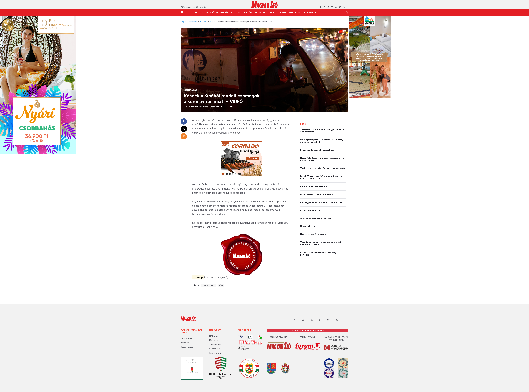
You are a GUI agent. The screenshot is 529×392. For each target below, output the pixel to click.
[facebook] (320, 7)
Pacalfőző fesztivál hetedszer (314, 186)
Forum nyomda (307, 337)
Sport (272, 12)
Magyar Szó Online (189, 22)
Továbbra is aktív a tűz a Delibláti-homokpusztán (322, 168)
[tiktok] (328, 7)
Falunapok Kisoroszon (310, 210)
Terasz (237, 12)
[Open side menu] (182, 12)
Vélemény (225, 12)
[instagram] (336, 7)
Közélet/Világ (190, 90)
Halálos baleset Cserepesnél (313, 234)
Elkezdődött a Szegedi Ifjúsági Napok (317, 150)
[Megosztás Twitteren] (184, 129)
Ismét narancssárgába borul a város (316, 194)
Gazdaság (260, 12)
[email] (347, 7)
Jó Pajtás (185, 342)
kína (221, 286)
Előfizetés (213, 336)
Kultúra (248, 12)
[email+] (345, 320)
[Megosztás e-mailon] (184, 136)
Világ (212, 22)
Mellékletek (287, 12)
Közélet (196, 12)
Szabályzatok (215, 348)
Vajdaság (210, 12)
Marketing (213, 340)
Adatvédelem (215, 344)
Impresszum (215, 353)
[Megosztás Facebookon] (184, 121)
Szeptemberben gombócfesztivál (315, 218)
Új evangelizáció (307, 226)
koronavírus (208, 286)
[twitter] (324, 7)
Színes (301, 12)
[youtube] (332, 7)
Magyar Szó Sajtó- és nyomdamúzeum (336, 339)
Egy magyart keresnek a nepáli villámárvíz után (321, 202)
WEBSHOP (311, 12)
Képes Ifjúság (187, 347)
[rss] (344, 7)
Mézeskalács (186, 338)
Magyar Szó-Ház (279, 337)
